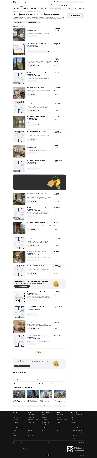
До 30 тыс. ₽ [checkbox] (18, 184)
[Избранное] (55, 2)
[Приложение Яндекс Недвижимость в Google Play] (79, 450)
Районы (72, 417)
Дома (14, 428)
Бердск (43, 430)
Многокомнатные (31, 430)
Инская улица (15, 420)
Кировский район (31, 417)
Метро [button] (72, 8)
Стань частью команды (30, 442)
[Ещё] (39, 22)
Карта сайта (65, 442)
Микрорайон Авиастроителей (33, 420)
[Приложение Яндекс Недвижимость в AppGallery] (81, 450)
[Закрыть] (83, 8)
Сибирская (58, 422)
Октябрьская (58, 417)
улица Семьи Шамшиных (31, 30)
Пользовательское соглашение (41, 442)
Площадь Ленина (59, 420)
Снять (57, 430)
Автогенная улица (16, 414)
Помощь (60, 442)
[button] (57, 2)
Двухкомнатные (31, 432)
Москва (43, 414)
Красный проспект (59, 414)
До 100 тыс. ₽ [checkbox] (40, 184)
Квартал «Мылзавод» (30, 46)
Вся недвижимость (16, 442)
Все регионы (73, 422)
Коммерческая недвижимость (18, 432)
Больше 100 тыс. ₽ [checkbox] (19, 187)
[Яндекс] (82, 455)
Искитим (43, 432)
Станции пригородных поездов (76, 414)
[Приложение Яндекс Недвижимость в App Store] (77, 450)
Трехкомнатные (30, 428)
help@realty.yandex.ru (35, 449)
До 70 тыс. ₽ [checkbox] (33, 184)
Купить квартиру (74, 428)
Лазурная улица (16, 422)
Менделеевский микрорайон (33, 419)
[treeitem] (16, 5)
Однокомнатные (31, 435)
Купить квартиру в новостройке (76, 430)
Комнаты (14, 433)
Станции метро (73, 420)
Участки (14, 435)
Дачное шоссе (15, 417)
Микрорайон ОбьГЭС (31, 422)
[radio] (41, 352)
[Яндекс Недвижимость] (20, 2)
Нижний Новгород (45, 422)
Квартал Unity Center (30, 75)
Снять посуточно (59, 428)
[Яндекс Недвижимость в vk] (79, 442)
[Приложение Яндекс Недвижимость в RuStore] (83, 450)
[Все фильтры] (14, 9)
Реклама (23, 442)
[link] (82, 2)
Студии (29, 433)
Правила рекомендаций (52, 442)
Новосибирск (44, 417)
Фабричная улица (16, 419)
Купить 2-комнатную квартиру (76, 432)
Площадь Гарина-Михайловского (62, 419)
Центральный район (31, 414)
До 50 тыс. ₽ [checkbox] (25, 184)
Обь (42, 428)
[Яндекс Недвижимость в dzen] (81, 442)
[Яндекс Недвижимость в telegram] (83, 442)
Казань (43, 420)
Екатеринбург (44, 419)
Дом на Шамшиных (30, 254)
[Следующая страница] (43, 352)
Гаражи (14, 430)
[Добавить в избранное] (38, 36)
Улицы (72, 419)
